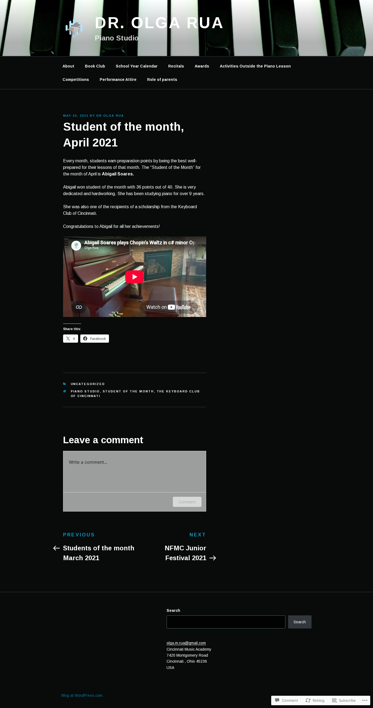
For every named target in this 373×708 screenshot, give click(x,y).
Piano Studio (85, 391)
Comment (187, 502)
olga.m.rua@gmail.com (186, 643)
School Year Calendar (137, 66)
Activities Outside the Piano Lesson (255, 66)
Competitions (76, 79)
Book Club (95, 66)
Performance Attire (118, 79)
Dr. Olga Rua (159, 22)
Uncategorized (88, 384)
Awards (202, 66)
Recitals (176, 66)
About (68, 66)
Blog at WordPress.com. (82, 695)
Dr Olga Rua (110, 115)
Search (173, 610)
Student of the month (128, 391)
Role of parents (162, 79)
